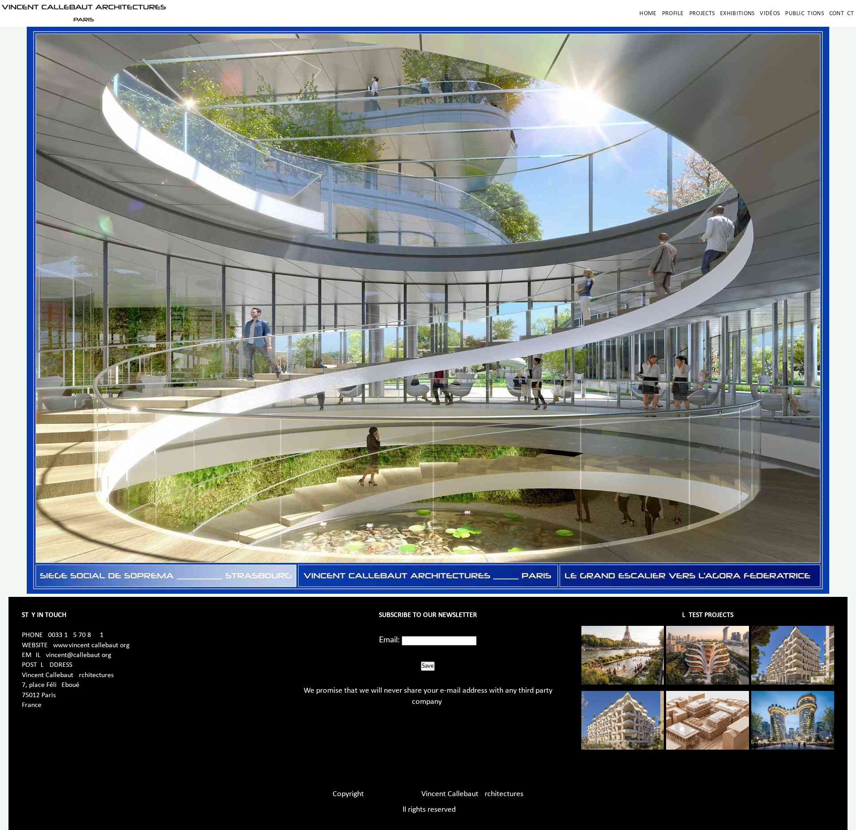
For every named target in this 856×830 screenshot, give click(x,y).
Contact (841, 13)
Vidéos (770, 13)
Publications (804, 13)
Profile (673, 13)
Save (428, 666)
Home (647, 13)
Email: (389, 640)
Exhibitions (737, 13)
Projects (702, 13)
